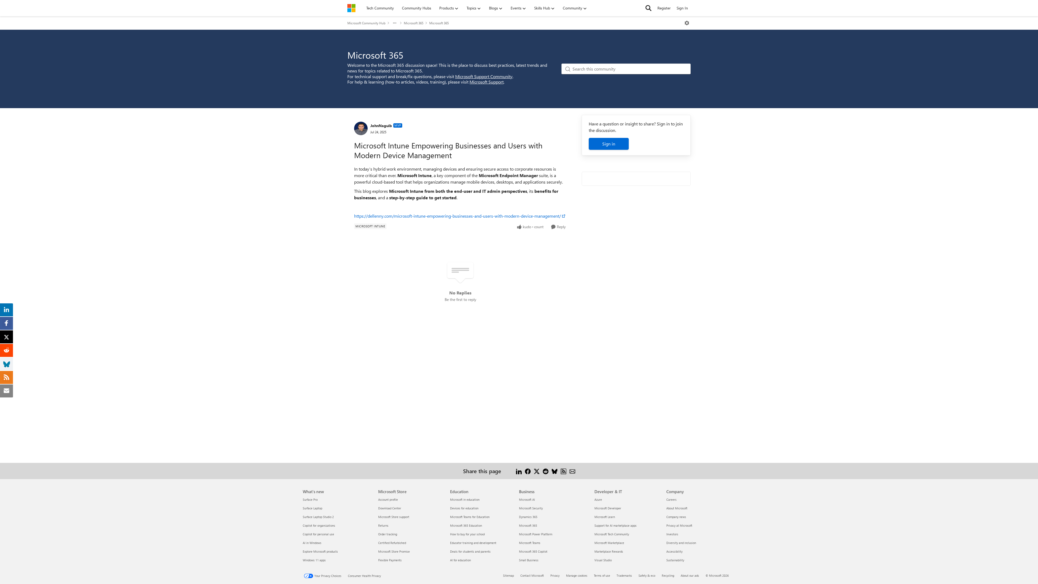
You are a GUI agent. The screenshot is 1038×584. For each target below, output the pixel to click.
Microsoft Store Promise (394, 551)
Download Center (389, 508)
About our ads (690, 575)
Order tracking (387, 534)
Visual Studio (603, 560)
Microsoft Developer (607, 508)
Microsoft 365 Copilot (533, 551)
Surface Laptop (312, 508)
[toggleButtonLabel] (687, 23)
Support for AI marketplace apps (615, 525)
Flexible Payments (390, 560)
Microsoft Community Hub (366, 23)
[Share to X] (537, 471)
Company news (676, 517)
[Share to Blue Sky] (554, 471)
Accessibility (674, 551)
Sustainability (675, 560)
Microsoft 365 (413, 23)
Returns (383, 525)
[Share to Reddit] (545, 471)
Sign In (682, 8)
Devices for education (464, 508)
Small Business (528, 560)
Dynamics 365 (528, 517)
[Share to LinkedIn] (519, 471)
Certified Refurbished (392, 543)
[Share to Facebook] (528, 471)
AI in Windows (312, 543)
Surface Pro (310, 499)
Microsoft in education (465, 499)
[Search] (648, 8)
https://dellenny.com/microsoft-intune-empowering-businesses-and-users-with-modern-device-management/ (457, 216)
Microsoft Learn (604, 517)
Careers (671, 499)
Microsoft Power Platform (535, 534)
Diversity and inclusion (681, 543)
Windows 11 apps (314, 560)
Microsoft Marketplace (609, 543)
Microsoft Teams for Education (470, 517)
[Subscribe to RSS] (563, 471)
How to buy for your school (467, 534)
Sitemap (508, 575)
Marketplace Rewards (608, 551)
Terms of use (602, 575)
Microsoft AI (527, 499)
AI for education (460, 560)
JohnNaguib (381, 125)
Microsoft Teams (529, 543)
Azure (598, 499)
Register (664, 8)
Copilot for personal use (318, 534)
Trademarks (624, 575)
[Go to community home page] (351, 8)
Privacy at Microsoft (679, 525)
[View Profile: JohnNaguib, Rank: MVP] (361, 128)
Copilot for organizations (319, 525)
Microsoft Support (487, 82)
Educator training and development (473, 543)
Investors (672, 534)
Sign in (608, 144)
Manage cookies (576, 575)
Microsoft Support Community (484, 76)
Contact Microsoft (532, 575)
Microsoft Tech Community (611, 534)
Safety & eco (646, 575)
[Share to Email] (572, 471)
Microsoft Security (531, 508)
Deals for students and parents (470, 551)
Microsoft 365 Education (466, 525)
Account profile (388, 499)
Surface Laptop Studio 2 (318, 517)
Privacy (555, 575)
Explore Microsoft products (320, 551)
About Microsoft (676, 508)
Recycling (668, 575)
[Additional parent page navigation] (394, 23)
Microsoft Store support (393, 517)
